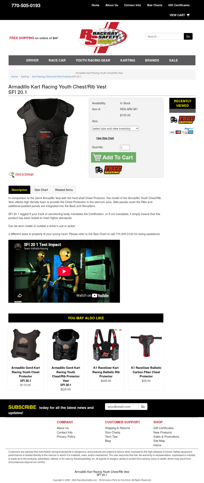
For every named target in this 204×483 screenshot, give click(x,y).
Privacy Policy (66, 436)
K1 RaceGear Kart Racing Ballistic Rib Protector (106, 371)
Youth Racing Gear (93, 60)
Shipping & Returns (117, 428)
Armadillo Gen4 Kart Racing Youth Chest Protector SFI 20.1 (25, 374)
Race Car (57, 60)
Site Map (159, 440)
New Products (162, 432)
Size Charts (154, 5)
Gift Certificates (179, 5)
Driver (32, 60)
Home (95, 5)
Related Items (64, 190)
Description (19, 190)
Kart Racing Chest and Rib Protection (52, 76)
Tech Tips (111, 436)
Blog (108, 440)
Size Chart (41, 190)
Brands (152, 60)
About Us (111, 5)
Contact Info (132, 5)
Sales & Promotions (166, 436)
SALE (173, 60)
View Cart (178, 15)
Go (188, 36)
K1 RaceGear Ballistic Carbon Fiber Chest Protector (146, 371)
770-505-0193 (25, 5)
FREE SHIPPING (21, 38)
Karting (127, 60)
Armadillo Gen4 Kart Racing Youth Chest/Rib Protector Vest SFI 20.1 (66, 376)
